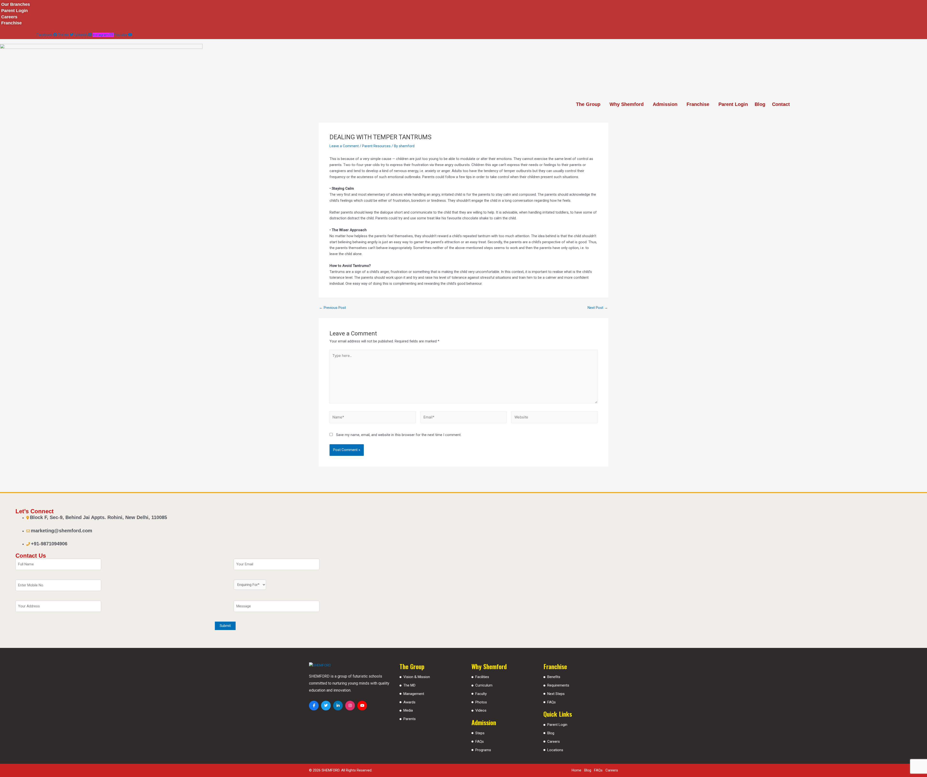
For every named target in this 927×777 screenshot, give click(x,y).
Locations (555, 750)
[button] (589, 104)
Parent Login (733, 104)
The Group (588, 104)
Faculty (481, 694)
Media (408, 710)
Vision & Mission (416, 677)
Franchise (698, 104)
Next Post (598, 308)
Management (413, 694)
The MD (409, 685)
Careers (553, 741)
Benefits (553, 677)
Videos (480, 710)
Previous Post (332, 308)
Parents (409, 719)
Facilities (482, 677)
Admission (665, 104)
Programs (483, 750)
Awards (409, 702)
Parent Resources (376, 146)
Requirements (558, 685)
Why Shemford (627, 104)
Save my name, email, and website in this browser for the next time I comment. (398, 435)
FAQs (479, 741)
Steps (480, 733)
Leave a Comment (344, 146)
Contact (781, 104)
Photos (481, 702)
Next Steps (556, 694)
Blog (760, 104)
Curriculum (483, 685)
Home (576, 770)
